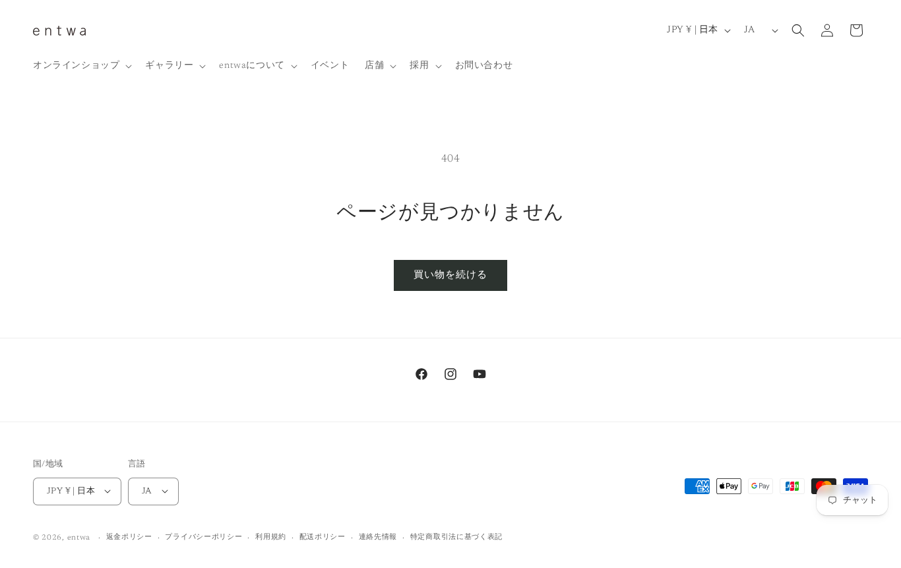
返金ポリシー (129, 536)
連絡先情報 (378, 536)
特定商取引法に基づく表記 (456, 536)
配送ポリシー (322, 536)
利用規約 (270, 536)
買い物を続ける (450, 275)
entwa (79, 537)
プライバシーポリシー (203, 536)
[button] (81, 66)
